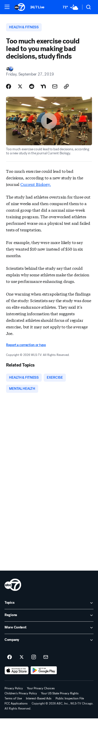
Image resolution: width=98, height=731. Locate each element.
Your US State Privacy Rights (60, 693)
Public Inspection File (70, 698)
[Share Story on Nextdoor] (43, 86)
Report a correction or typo (26, 345)
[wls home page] (13, 585)
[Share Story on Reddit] (31, 86)
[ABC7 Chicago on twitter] (22, 657)
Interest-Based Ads (39, 698)
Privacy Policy (14, 688)
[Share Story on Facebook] (8, 86)
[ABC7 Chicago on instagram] (34, 657)
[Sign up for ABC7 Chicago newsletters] (46, 657)
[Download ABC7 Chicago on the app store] (17, 670)
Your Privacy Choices (41, 688)
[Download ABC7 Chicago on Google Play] (44, 670)
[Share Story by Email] (55, 86)
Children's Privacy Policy (21, 693)
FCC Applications (16, 703)
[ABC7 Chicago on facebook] (10, 657)
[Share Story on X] (20, 86)
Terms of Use (13, 698)
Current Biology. (35, 184)
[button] (7, 7)
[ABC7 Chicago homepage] (19, 7)
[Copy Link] (66, 86)
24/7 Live (37, 7)
